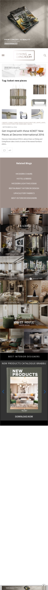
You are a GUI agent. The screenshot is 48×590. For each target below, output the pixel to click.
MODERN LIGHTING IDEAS (24, 183)
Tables (29, 124)
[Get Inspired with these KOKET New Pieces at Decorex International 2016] (24, 102)
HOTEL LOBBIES (24, 178)
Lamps (38, 122)
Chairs (10, 122)
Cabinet (5, 122)
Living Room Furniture (10, 124)
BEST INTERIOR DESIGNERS (24, 198)
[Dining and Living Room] (24, 55)
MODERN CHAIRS (24, 174)
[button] (45, 391)
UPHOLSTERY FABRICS (24, 193)
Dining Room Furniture (27, 122)
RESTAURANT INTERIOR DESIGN (24, 188)
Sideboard (23, 124)
